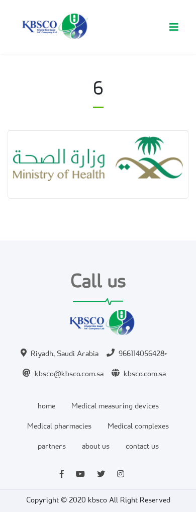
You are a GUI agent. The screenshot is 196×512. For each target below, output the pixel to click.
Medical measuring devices (115, 406)
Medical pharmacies (59, 427)
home (46, 406)
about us (96, 447)
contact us (142, 447)
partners (52, 447)
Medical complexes (138, 427)
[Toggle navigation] (174, 27)
